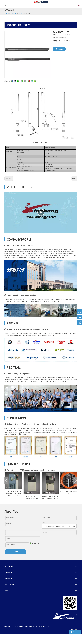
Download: (56, 41)
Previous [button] (6, 480)
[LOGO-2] (65, 616)
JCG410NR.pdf (68, 41)
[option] (13, 485)
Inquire (60, 49)
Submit (15, 551)
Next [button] (76, 480)
